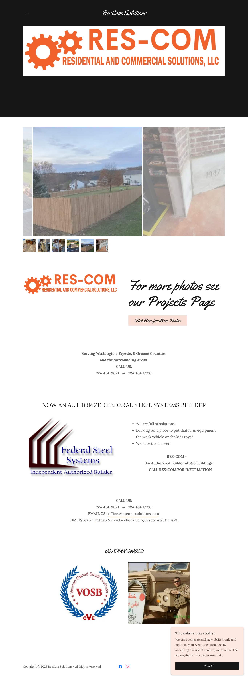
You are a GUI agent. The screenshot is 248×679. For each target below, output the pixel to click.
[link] (124, 14)
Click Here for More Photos (157, 321)
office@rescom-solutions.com (133, 513)
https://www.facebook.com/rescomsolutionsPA (136, 520)
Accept (207, 666)
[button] (26, 13)
